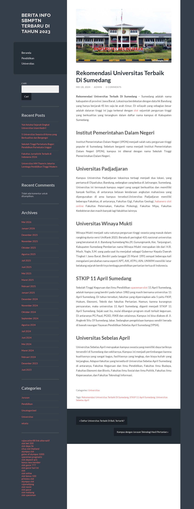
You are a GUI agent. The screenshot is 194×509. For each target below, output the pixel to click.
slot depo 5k (28, 446)
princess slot (28, 478)
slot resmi (26, 487)
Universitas (28, 63)
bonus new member (31, 462)
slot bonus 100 (29, 476)
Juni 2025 (27, 267)
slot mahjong (28, 492)
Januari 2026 (28, 228)
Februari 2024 (29, 357)
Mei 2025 (26, 273)
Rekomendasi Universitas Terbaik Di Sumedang (105, 397)
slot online (27, 473)
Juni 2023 (27, 369)
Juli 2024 (26, 331)
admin (98, 87)
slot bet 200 (28, 443)
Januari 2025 (28, 292)
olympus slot (28, 451)
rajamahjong (28, 484)
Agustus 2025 (29, 254)
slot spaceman (29, 495)
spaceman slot (139, 287)
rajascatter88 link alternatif (36, 440)
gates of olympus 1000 (33, 454)
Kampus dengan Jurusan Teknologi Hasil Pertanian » (142, 432)
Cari (24, 83)
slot (23, 470)
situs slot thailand (30, 448)
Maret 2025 (28, 280)
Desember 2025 (30, 235)
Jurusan (25, 397)
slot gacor (26, 489)
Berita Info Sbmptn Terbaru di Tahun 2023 (36, 23)
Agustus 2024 (29, 324)
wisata (25, 423)
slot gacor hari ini (30, 467)
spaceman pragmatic (32, 457)
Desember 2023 (30, 363)
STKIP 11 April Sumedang (142, 397)
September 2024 (30, 318)
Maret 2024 (28, 350)
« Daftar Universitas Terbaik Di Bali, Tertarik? (101, 420)
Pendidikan (28, 58)
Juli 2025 (26, 260)
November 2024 (30, 305)
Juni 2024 (27, 337)
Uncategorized (29, 410)
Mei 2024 (26, 344)
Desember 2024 (30, 299)
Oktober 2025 (29, 247)
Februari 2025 (29, 286)
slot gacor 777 (29, 465)
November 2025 (30, 241)
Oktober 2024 (29, 312)
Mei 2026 (26, 222)
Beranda (26, 52)
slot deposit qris (29, 459)
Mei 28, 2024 (83, 87)
